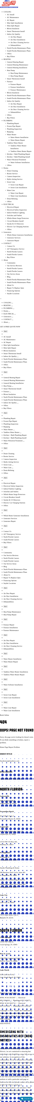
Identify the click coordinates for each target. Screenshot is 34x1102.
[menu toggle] (0, 298)
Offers (9, 54)
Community (11, 263)
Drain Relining (12, 199)
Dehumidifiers (15, 45)
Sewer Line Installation (18, 187)
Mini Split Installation (15, 23)
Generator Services (13, 238)
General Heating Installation (17, 68)
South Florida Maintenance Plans (19, 51)
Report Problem (14, 747)
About (5, 260)
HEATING (7, 59)
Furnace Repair (15, 84)
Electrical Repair (13, 207)
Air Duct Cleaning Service (19, 42)
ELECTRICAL (8, 204)
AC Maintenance (13, 17)
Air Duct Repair (16, 37)
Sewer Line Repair (17, 185)
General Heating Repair (15, 62)
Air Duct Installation (17, 40)
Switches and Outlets (14, 215)
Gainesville (4, 827)
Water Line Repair (16, 193)
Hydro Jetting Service (14, 179)
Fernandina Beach (7, 811)
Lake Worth (4, 970)
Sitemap (7, 1019)
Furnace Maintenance (18, 90)
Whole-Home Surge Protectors (18, 218)
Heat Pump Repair (16, 76)
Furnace (10, 81)
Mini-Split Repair (13, 26)
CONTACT (7, 243)
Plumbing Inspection (14, 129)
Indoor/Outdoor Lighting (16, 213)
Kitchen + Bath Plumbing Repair (18, 154)
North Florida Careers (14, 252)
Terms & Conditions (18, 1016)
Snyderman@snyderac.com (9, 1088)
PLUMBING (7, 121)
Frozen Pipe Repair (14, 126)
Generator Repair (13, 240)
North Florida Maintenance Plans (19, 48)
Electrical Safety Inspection (17, 210)
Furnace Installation (17, 87)
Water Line (11, 190)
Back (5, 331)
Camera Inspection (13, 176)
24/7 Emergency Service (15, 249)
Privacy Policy (5, 1016)
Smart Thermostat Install (16, 31)
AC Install (10, 15)
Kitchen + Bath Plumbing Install (18, 157)
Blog (8, 277)
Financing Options (13, 291)
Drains (5, 168)
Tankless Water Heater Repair (21, 151)
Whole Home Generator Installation (19, 235)
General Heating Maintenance (17, 65)
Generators (7, 232)
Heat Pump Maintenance (19, 73)
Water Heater (11, 134)
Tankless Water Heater (15, 143)
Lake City (3, 895)
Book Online (4, 715)
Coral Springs (5, 937)
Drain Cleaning (12, 171)
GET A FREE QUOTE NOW (10, 327)
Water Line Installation (18, 196)
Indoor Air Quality (13, 34)
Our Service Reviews (14, 266)
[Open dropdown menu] (13, 308)
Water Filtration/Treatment (16, 160)
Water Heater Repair (17, 140)
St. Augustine (5, 852)
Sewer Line (11, 182)
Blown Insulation (13, 28)
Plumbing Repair (13, 123)
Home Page (4, 747)
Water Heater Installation (19, 137)
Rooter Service (12, 174)
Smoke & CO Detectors (15, 224)
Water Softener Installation (20, 162)
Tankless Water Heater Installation (15, 672)
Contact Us (11, 246)
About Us (10, 285)
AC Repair (10, 20)
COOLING (7, 12)
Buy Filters (11, 56)
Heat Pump (11, 70)
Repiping (10, 132)
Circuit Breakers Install (15, 221)
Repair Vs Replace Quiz (15, 288)
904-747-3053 (7, 1085)
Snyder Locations (13, 293)
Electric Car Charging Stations (18, 227)
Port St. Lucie (5, 954)
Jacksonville (4, 796)
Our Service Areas (13, 274)
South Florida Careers (14, 254)
